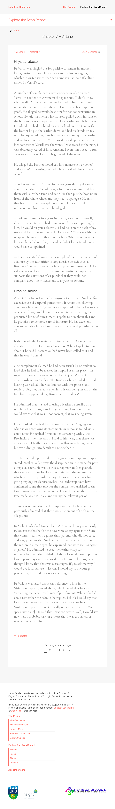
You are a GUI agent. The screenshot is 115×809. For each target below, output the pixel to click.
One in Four (16, 711)
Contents (14, 763)
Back (16, 30)
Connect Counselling (64, 707)
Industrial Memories (19, 7)
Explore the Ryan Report (27, 20)
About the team (16, 770)
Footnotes (22, 636)
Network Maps (16, 729)
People (13, 754)
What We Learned (18, 720)
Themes (13, 749)
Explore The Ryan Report (93, 7)
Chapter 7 (35, 52)
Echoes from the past (20, 733)
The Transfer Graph (19, 725)
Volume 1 (20, 52)
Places (13, 758)
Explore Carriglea (17, 738)
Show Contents (89, 52)
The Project (69, 7)
